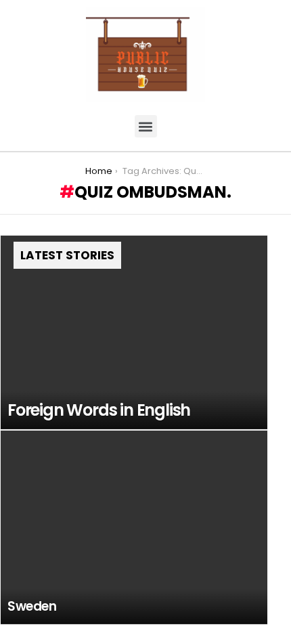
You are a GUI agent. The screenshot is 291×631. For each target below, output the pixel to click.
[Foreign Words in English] (134, 332)
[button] (146, 126)
